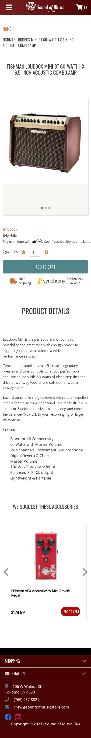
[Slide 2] (45, 207)
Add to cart (45, 267)
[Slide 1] (42, 207)
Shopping (12, 661)
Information (15, 673)
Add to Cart (71, 611)
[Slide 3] (49, 207)
